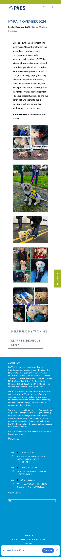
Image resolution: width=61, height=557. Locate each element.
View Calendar (14, 492)
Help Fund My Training (29, 331)
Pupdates (12, 31)
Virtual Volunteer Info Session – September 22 (32, 485)
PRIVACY (29, 535)
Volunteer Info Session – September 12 (32, 473)
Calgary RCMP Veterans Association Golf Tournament (32, 459)
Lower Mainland (40, 27)
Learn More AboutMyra (25, 343)
